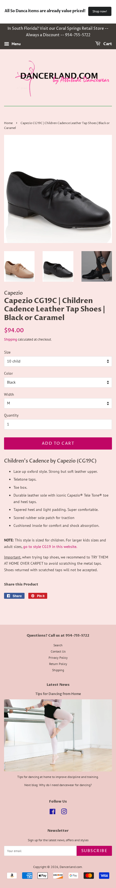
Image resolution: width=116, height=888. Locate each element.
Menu (16, 43)
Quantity (11, 415)
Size (7, 352)
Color (8, 373)
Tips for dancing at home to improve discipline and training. (58, 777)
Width (9, 394)
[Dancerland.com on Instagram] (64, 813)
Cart (107, 43)
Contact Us (58, 651)
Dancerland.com (71, 867)
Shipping (10, 339)
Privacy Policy (58, 658)
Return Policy (58, 664)
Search (58, 645)
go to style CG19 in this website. (50, 546)
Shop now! (100, 11)
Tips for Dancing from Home (58, 694)
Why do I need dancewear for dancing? (65, 785)
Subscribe (94, 851)
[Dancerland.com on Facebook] (52, 813)
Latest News (58, 684)
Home (8, 123)
